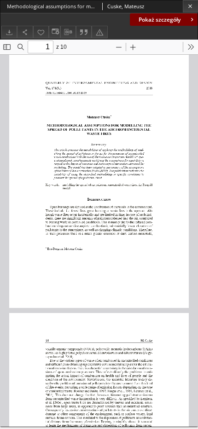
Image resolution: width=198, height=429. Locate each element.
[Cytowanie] (84, 32)
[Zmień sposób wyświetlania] (54, 32)
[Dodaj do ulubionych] (41, 32)
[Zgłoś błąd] (99, 32)
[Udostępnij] (25, 32)
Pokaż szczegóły (160, 19)
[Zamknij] (190, 6)
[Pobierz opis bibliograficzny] (68, 32)
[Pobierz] (9, 32)
